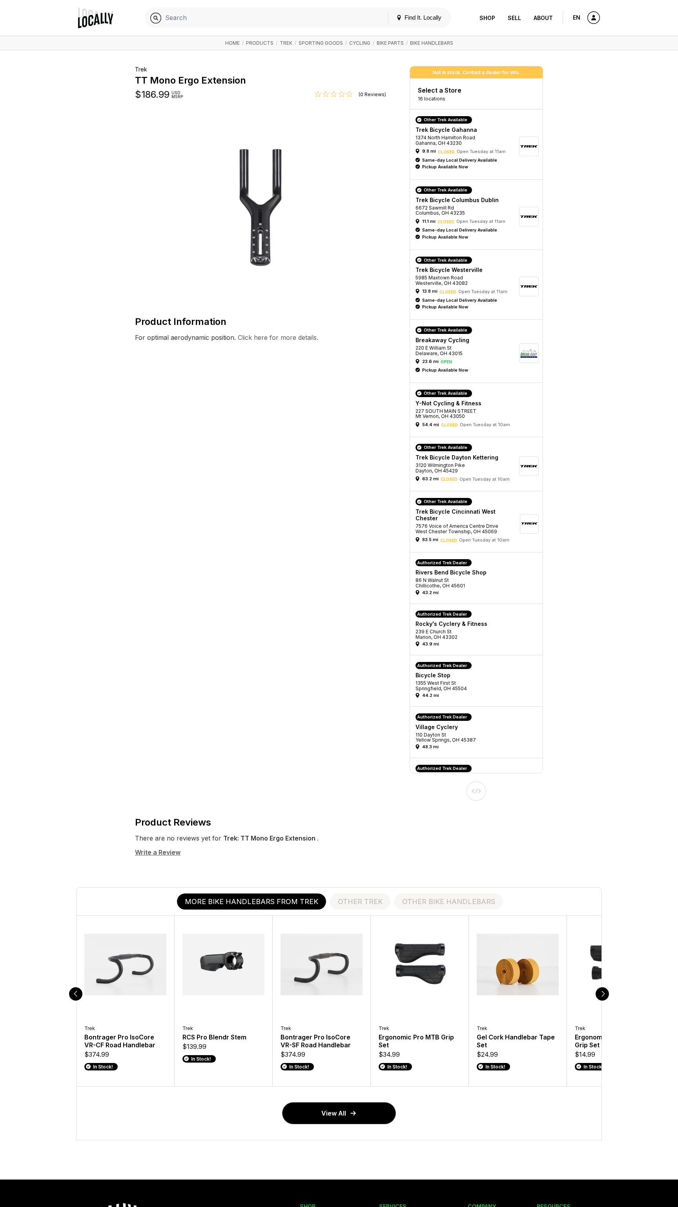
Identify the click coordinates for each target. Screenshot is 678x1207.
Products (259, 43)
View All (333, 1113)
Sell (514, 18)
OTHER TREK (360, 901)
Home (232, 43)
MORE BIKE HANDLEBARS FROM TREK (251, 901)
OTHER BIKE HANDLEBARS (448, 901)
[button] (479, 146)
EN (576, 17)
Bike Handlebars (431, 43)
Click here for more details (276, 337)
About (543, 18)
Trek (286, 43)
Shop (487, 18)
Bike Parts (390, 43)
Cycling (359, 43)
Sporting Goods (321, 43)
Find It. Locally (422, 17)
